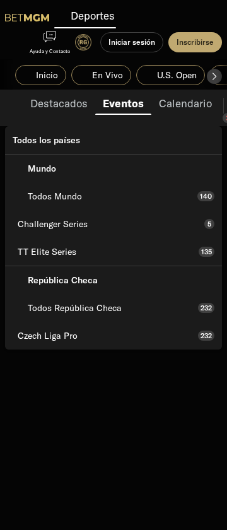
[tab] (59, 102)
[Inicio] (27, 17)
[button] (214, 76)
